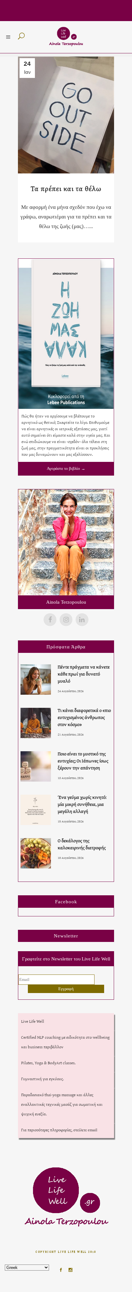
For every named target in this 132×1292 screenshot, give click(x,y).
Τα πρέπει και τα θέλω (66, 188)
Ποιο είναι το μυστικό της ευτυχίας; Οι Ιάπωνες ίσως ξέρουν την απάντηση (83, 760)
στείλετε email (85, 1130)
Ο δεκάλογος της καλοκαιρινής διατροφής (82, 844)
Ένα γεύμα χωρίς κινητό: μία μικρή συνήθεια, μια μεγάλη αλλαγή (82, 804)
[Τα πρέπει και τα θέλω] (66, 115)
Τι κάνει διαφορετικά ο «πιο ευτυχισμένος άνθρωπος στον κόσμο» (84, 717)
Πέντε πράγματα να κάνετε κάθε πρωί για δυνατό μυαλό (84, 673)
